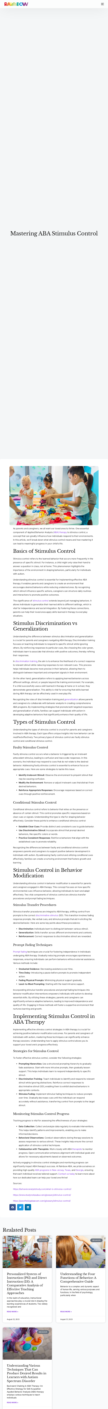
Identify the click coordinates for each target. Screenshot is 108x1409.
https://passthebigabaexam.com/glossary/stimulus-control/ (42, 1200)
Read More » (12, 1312)
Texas (67, 1170)
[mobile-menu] (102, 4)
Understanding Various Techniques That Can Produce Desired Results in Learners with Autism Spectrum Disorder (26, 1373)
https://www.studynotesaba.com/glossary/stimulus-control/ (42, 1195)
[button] (12, 1207)
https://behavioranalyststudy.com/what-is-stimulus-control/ (42, 1189)
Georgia (79, 1170)
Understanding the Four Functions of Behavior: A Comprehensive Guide (78, 1278)
